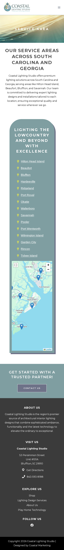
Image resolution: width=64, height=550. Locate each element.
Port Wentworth (30, 228)
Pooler (25, 222)
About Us (32, 505)
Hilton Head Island (33, 161)
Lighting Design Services (32, 500)
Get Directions (34, 470)
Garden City (28, 242)
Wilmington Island (32, 235)
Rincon (25, 248)
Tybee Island (29, 255)
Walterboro (28, 208)
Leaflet (48, 349)
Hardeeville (28, 181)
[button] (32, 306)
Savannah (27, 215)
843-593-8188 (35, 476)
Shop (32, 495)
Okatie (25, 201)
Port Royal (27, 195)
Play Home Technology (32, 510)
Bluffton (26, 174)
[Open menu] (59, 7)
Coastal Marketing (40, 545)
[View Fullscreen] (16, 265)
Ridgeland (27, 188)
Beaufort (26, 168)
